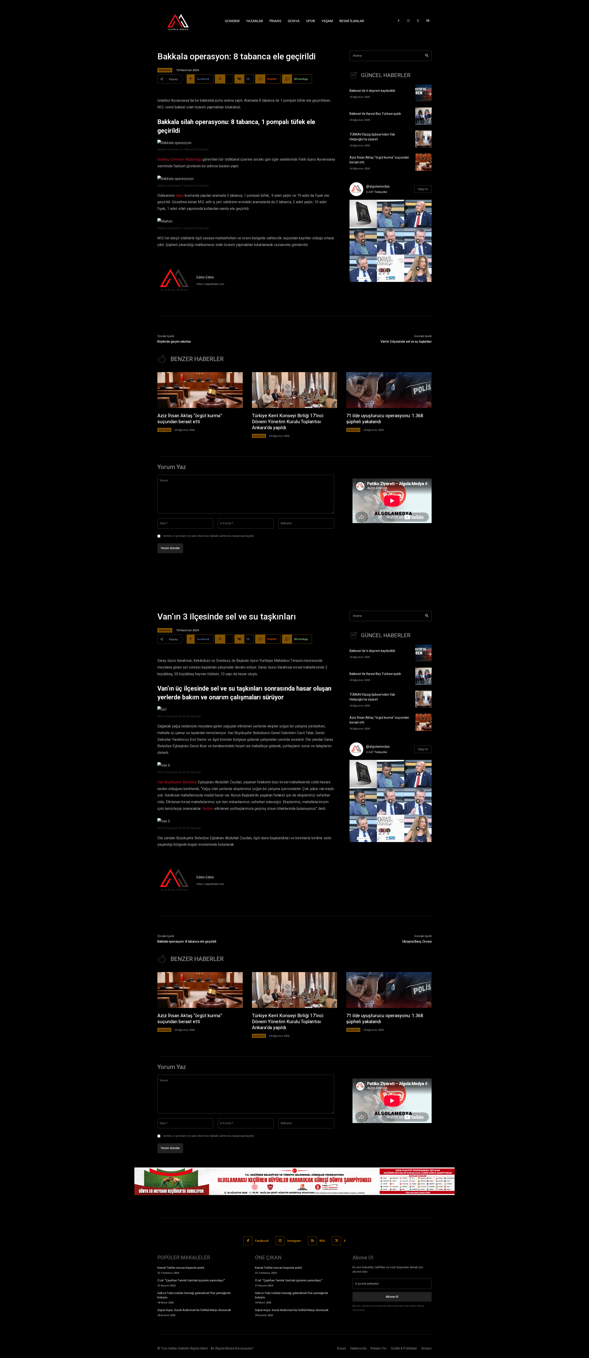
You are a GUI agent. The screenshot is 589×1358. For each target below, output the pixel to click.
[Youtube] (428, 21)
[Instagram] (408, 21)
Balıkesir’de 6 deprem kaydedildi (372, 90)
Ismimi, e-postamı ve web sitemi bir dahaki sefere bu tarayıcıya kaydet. (208, 536)
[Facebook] (398, 21)
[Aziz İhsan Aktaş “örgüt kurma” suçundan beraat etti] (423, 162)
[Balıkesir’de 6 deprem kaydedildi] (423, 93)
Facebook (262, 1241)
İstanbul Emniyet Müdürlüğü (179, 159)
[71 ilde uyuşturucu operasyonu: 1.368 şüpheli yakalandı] (389, 390)
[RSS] (312, 1240)
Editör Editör (205, 277)
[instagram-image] (363, 213)
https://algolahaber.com (210, 284)
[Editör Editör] (174, 280)
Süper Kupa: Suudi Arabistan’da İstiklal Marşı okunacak (194, 1310)
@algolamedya (378, 186)
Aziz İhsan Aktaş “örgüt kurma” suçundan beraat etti (189, 418)
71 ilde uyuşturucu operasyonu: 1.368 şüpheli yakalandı (384, 418)
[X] (418, 21)
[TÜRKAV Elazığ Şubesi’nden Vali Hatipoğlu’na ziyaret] (423, 139)
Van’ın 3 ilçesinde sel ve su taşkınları (406, 341)
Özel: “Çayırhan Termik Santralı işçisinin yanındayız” (191, 1280)
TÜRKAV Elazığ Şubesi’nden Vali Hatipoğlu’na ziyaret (372, 137)
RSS (322, 1241)
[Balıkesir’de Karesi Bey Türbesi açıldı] (423, 116)
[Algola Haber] (182, 20)
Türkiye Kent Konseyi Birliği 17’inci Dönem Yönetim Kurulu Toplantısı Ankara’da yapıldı (287, 421)
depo (180, 195)
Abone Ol (392, 1296)
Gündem (165, 70)
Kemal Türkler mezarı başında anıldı (180, 1267)
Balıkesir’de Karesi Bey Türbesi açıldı (375, 113)
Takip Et (423, 189)
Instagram (294, 1241)
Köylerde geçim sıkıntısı (174, 341)
